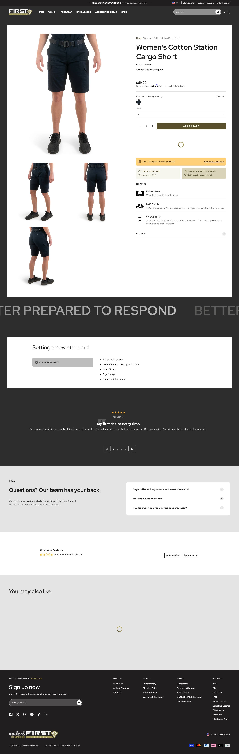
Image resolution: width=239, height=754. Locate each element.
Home (139, 38)
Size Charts (218, 710)
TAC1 (215, 683)
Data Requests (184, 701)
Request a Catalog (186, 688)
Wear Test (217, 714)
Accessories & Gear (106, 12)
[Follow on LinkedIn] (46, 714)
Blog (215, 688)
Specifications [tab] (48, 362)
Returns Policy (150, 692)
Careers (117, 692)
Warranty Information (153, 697)
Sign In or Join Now (214, 161)
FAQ (215, 697)
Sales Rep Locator (221, 705)
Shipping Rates (150, 688)
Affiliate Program (121, 688)
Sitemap (77, 745)
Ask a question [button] (191, 555)
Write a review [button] (172, 555)
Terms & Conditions (52, 745)
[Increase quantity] (152, 126)
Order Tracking (222, 3)
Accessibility (183, 692)
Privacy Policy (67, 745)
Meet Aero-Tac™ (221, 719)
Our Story (118, 683)
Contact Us (182, 683)
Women (52, 12)
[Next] (150, 3)
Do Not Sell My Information (190, 697)
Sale (124, 12)
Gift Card (217, 692)
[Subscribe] (79, 702)
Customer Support (206, 3)
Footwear (66, 12)
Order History (149, 683)
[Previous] (88, 3)
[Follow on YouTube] (32, 714)
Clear (210, 12)
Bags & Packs (83, 12)
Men (41, 12)
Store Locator (189, 3)
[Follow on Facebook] (11, 714)
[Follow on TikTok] (39, 714)
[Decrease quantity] (140, 126)
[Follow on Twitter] (18, 714)
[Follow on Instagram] (25, 714)
